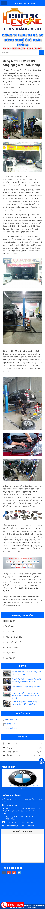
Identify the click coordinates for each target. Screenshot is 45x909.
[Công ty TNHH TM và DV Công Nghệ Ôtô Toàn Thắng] (22, 19)
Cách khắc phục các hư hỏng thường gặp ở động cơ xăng (24, 702)
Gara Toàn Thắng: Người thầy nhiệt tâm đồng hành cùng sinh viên (26, 680)
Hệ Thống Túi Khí (10, 647)
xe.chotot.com (11, 728)
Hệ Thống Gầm (10, 653)
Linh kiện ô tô (9, 621)
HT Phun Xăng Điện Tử (12, 637)
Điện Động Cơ (9, 626)
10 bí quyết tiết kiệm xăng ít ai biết (26, 686)
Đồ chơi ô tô (9, 658)
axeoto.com (10, 724)
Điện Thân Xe (8, 631)
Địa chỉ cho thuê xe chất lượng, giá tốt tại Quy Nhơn (26, 672)
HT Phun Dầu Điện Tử (12, 642)
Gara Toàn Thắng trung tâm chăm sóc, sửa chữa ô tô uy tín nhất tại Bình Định (26, 695)
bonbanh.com (11, 719)
